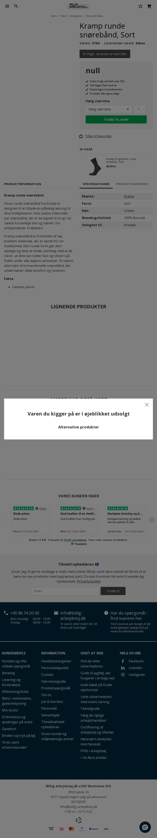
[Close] (147, 405)
